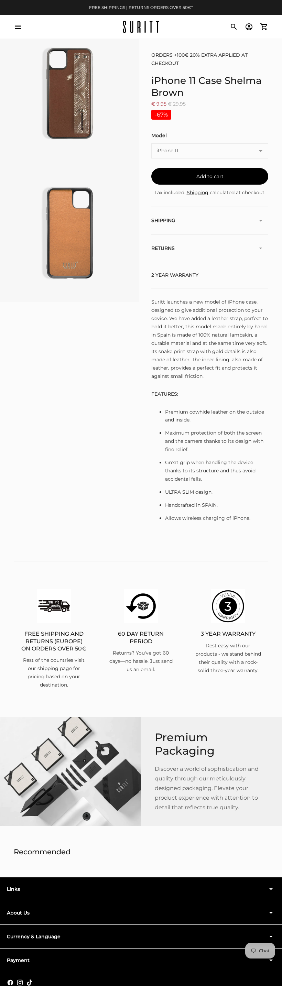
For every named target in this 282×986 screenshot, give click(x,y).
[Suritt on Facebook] (10, 982)
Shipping (197, 192)
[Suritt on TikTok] (29, 982)
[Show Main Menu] (17, 26)
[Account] (249, 26)
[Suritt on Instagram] (20, 982)
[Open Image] (69, 93)
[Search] (233, 26)
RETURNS (163, 248)
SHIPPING (163, 220)
